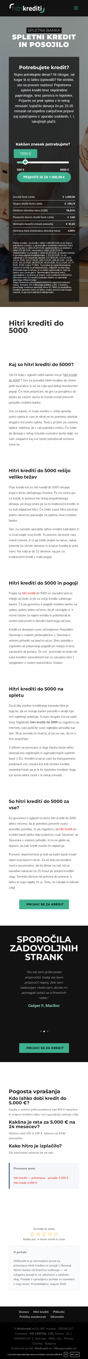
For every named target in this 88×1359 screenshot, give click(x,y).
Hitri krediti (41, 1311)
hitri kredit (65, 829)
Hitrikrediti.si (26, 1328)
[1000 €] (25, 162)
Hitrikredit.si (43, 1348)
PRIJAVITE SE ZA (44, 177)
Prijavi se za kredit (45, 904)
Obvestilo (57, 1316)
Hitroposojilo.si (65, 1348)
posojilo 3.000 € (58, 1177)
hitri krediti (28, 593)
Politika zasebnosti (32, 1316)
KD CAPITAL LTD (41, 1333)
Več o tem (75, 1354)
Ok (66, 1354)
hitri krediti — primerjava (29, 1177)
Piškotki (58, 1311)
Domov (24, 1311)
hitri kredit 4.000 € (25, 1182)
